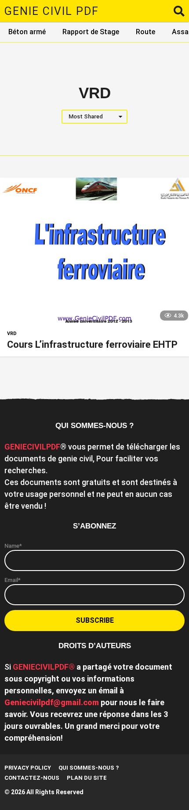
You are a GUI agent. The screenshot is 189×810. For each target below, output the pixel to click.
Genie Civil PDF (51, 11)
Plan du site (87, 777)
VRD (12, 333)
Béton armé (27, 32)
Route (145, 32)
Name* (13, 545)
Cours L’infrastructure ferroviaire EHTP (92, 344)
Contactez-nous (31, 777)
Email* (12, 580)
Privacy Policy (27, 767)
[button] (179, 11)
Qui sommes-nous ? (88, 767)
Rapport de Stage (90, 32)
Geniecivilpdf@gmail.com (51, 702)
